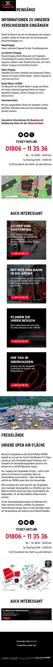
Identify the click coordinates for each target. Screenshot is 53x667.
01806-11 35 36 (31, 641)
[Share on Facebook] (20, 134)
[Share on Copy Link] (31, 134)
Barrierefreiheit (35, 123)
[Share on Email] (26, 134)
